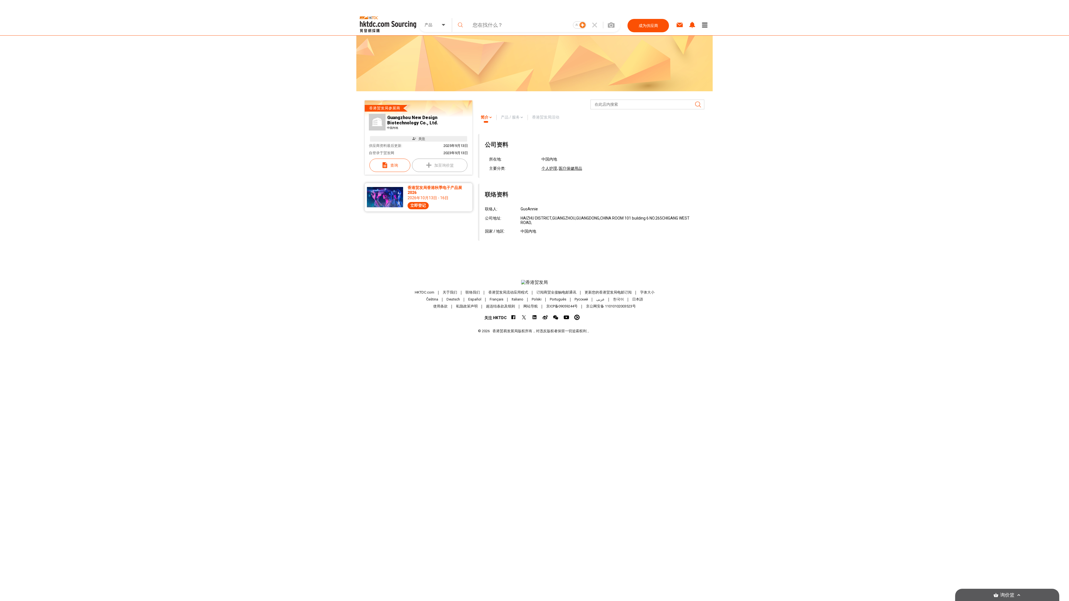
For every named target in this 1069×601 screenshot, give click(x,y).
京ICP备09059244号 (562, 306)
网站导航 (530, 306)
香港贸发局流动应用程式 (508, 292)
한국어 (618, 299)
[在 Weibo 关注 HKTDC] (545, 317)
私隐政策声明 (467, 306)
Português (558, 299)
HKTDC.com (424, 292)
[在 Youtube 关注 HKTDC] (566, 317)
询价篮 (1007, 595)
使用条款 (440, 306)
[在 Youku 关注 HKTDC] (577, 317)
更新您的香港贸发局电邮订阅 (608, 292)
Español (474, 299)
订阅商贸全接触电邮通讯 (556, 292)
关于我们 (450, 292)
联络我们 (472, 292)
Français (496, 299)
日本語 (637, 299)
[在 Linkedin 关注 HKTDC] (534, 317)
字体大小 (647, 292)
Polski (536, 299)
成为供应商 (648, 25)
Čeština (432, 299)
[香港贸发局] (534, 282)
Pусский (581, 299)
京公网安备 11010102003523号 (611, 306)
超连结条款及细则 (500, 306)
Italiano (517, 299)
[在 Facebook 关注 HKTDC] (513, 317)
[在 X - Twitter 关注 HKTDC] (524, 317)
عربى (600, 299)
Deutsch (453, 299)
